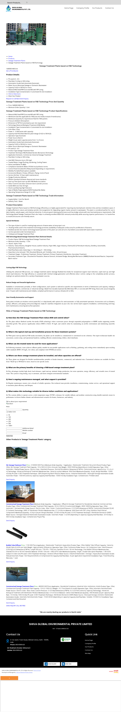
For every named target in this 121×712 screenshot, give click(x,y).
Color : (41, 469)
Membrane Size (13, 117)
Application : (82, 465)
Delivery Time (12, 201)
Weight (10, 140)
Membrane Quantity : (88, 471)
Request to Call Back (13, 99)
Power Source (13, 138)
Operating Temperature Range (18, 192)
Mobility (11, 171)
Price (10, 105)
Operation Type (13, 136)
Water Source (12, 146)
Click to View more (14, 94)
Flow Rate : (56, 513)
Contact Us (109, 8)
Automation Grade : (48, 515)
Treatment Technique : (42, 474)
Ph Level (11, 148)
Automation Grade (14, 142)
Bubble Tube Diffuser (13, 545)
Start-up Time (12, 181)
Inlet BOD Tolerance (14, 160)
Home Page (68, 8)
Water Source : (80, 474)
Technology (12, 125)
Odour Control (13, 184)
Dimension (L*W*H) (15, 123)
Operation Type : (64, 547)
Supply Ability (12, 199)
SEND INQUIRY (11, 606)
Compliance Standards (15, 167)
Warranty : (12, 558)
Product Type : (26, 506)
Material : (69, 471)
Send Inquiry (24, 99)
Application (12, 155)
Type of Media (13, 190)
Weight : (77, 467)
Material (11, 114)
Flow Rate (11, 157)
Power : (26, 476)
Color (10, 129)
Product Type (12, 151)
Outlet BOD (12, 186)
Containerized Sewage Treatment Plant (20, 504)
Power (10, 131)
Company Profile (82, 8)
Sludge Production (14, 177)
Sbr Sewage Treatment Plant (16, 465)
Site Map (88, 653)
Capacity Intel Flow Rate (16, 134)
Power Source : (28, 469)
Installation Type (13, 127)
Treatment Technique (15, 153)
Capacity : (46, 467)
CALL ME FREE (20, 606)
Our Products (97, 8)
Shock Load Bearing (14, 188)
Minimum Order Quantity (16, 107)
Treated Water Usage (15, 162)
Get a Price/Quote (12, 71)
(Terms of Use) (37, 670)
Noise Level (12, 164)
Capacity (11, 144)
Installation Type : (82, 476)
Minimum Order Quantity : (54, 465)
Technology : (23, 471)
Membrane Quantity (15, 119)
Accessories (12, 173)
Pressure (11, 121)
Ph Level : (17, 474)
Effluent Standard (14, 179)
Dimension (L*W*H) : (45, 549)
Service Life (12, 175)
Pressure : (58, 469)
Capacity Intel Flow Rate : (52, 476)
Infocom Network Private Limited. (24, 672)
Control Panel (12, 169)
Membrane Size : (50, 471)
